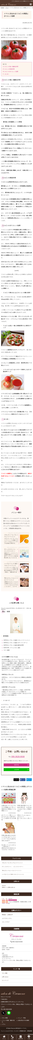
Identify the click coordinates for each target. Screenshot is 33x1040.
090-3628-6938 (18, 756)
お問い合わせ (5, 976)
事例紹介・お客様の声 (7, 914)
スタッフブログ (5, 922)
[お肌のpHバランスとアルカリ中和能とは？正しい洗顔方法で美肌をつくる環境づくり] (9, 798)
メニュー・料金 (22, 1018)
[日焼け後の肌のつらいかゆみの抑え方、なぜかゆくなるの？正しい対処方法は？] (24, 798)
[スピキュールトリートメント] (24, 582)
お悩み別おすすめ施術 (23, 1020)
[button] (30, 4)
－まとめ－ (6, 74)
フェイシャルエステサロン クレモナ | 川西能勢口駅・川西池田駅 (16, 1031)
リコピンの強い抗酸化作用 (10, 66)
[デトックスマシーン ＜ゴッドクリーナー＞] (24, 553)
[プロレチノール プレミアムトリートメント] (24, 539)
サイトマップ (5, 980)
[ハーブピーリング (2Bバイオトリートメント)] (24, 567)
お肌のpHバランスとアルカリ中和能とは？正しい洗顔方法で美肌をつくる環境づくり (9, 808)
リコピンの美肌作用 (9, 69)
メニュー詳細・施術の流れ (8, 1021)
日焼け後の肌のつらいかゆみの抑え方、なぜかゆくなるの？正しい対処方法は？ (24, 808)
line (9, 1013)
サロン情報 (4, 973)
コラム (3, 1024)
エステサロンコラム (7, 918)
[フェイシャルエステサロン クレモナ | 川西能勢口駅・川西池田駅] (8, 4)
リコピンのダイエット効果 (10, 71)
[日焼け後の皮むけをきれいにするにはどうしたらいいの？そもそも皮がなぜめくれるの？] (9, 828)
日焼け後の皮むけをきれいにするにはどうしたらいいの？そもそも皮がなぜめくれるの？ (9, 838)
